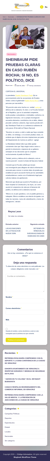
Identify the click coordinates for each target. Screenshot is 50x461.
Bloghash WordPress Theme (25, 457)
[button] (15, 216)
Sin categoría (10, 441)
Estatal (7, 427)
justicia (37, 107)
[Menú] (46, 7)
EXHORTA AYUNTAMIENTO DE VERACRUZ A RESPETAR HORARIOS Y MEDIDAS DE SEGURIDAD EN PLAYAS (25, 371)
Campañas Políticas (12, 414)
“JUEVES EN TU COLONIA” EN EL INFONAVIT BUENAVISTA (22, 380)
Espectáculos (10, 423)
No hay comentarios (35, 85)
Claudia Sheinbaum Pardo (24, 95)
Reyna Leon (14, 211)
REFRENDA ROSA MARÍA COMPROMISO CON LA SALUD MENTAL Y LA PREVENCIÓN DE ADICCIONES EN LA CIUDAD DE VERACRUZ (24, 397)
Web (7, 320)
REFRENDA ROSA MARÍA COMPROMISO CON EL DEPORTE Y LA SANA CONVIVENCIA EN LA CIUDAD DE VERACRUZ (25, 360)
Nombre (9, 297)
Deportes (8, 418)
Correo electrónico (14, 308)
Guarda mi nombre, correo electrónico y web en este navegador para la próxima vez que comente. (22, 332)
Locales (7, 432)
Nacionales (11, 54)
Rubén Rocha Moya (31, 101)
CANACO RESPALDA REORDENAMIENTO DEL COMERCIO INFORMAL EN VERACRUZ (23, 388)
